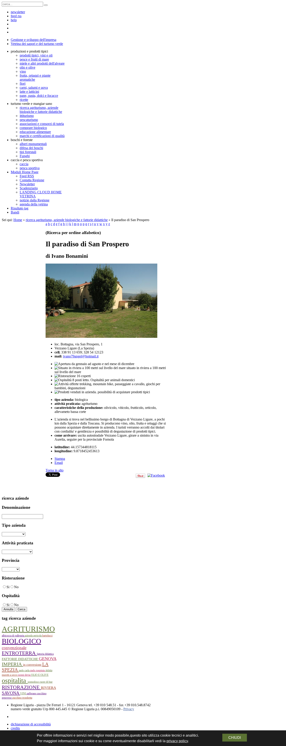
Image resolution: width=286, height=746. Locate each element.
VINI (23, 693)
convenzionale (14, 647)
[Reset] (46, 5)
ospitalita (15, 680)
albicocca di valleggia (13, 635)
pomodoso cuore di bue (40, 681)
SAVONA (11, 692)
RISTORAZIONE (21, 687)
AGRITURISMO (28, 629)
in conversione (32, 664)
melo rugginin (38, 670)
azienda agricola (33, 635)
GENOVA (47, 658)
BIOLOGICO (21, 641)
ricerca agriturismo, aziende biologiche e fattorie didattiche (67, 220)
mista (49, 670)
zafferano (32, 693)
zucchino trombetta (22, 697)
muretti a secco (10, 674)
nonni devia (24, 674)
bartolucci (47, 635)
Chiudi (234, 738)
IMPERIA (12, 664)
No (16, 587)
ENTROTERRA (19, 653)
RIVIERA (48, 688)
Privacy (128, 709)
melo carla (24, 670)
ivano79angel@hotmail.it (81, 356)
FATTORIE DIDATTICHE (20, 659)
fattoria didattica (45, 653)
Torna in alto (54, 470)
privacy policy (177, 741)
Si (7, 587)
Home (17, 220)
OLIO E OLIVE (39, 674)
